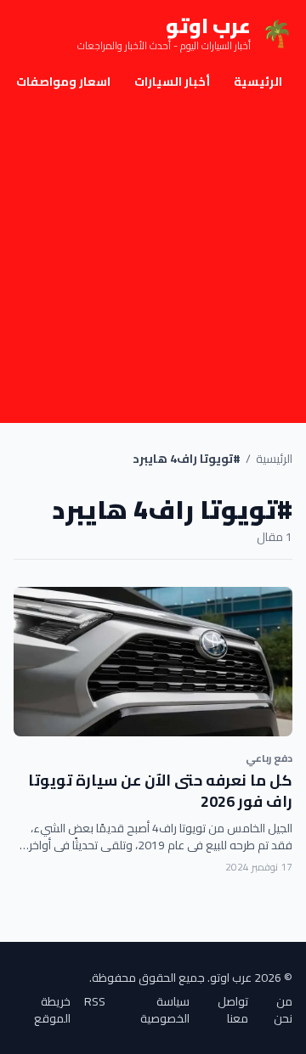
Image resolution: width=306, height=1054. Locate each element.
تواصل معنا (233, 1010)
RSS (94, 1002)
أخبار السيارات (172, 81)
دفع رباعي (269, 758)
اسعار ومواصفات (63, 81)
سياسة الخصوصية (165, 1010)
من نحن (283, 1010)
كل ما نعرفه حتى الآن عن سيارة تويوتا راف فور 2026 (160, 790)
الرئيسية (258, 81)
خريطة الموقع (52, 1010)
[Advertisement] (153, 261)
